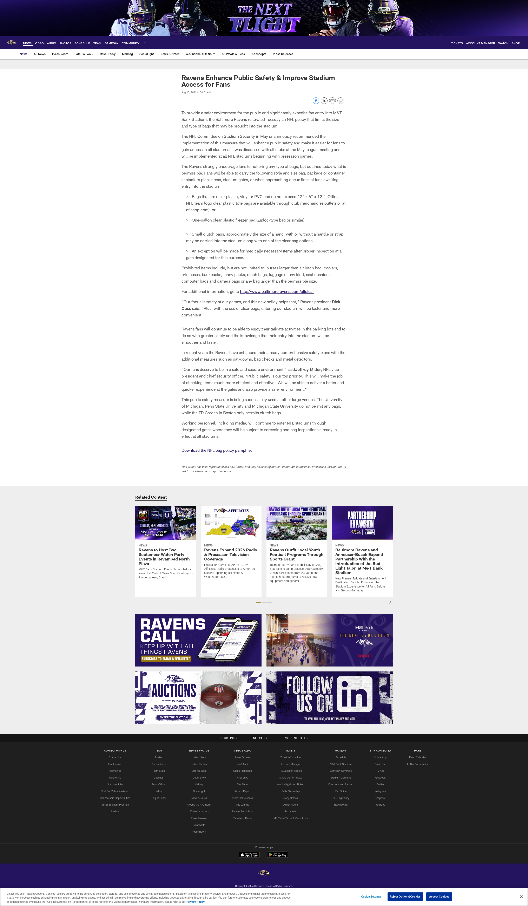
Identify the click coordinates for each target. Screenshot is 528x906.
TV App (380, 770)
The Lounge (242, 804)
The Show (242, 784)
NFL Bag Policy (341, 797)
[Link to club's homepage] (11, 43)
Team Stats (158, 770)
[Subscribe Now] (198, 640)
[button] (258, 602)
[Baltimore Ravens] (264, 874)
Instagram (380, 791)
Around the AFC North (199, 804)
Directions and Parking (340, 784)
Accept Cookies (439, 896)
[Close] (521, 896)
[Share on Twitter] (324, 103)
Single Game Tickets (290, 777)
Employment (115, 764)
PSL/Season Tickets (291, 770)
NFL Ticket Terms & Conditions (290, 818)
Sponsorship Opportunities (115, 797)
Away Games (290, 797)
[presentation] (391, 603)
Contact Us (115, 757)
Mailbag (199, 784)
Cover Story (199, 777)
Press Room (199, 831)
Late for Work (199, 770)
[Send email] (332, 103)
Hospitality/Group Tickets (291, 784)
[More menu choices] (144, 43)
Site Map (115, 811)
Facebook (380, 777)
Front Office (158, 784)
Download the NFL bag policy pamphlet (217, 450)
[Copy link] (340, 100)
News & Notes (199, 797)
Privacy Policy (195, 901)
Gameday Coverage (341, 770)
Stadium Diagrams (341, 777)
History (159, 791)
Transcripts (199, 824)
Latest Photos (199, 764)
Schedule (341, 757)
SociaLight (199, 791)
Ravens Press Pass (242, 811)
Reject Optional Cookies (405, 896)
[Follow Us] (329, 697)
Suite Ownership (291, 791)
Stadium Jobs (115, 784)
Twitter (380, 784)
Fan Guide (340, 791)
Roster (158, 757)
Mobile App (380, 757)
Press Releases (199, 818)
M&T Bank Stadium (341, 764)
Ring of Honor (158, 797)
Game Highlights (242, 770)
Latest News (199, 757)
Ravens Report (243, 791)
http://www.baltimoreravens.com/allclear (277, 291)
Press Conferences (242, 797)
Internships (115, 770)
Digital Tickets (290, 804)
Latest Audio (242, 764)
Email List (380, 764)
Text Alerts (290, 811)
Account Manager (290, 764)
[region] (264, 897)
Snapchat (380, 797)
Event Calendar (417, 757)
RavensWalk (341, 804)
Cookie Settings (371, 896)
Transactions (159, 764)
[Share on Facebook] (316, 103)
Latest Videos (242, 757)
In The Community (417, 764)
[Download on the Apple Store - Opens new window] (249, 855)
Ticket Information (290, 757)
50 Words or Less (199, 811)
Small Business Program (115, 804)
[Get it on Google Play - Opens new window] (277, 857)
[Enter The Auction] (198, 697)
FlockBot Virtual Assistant (115, 791)
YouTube (380, 804)
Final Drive (242, 777)
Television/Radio (242, 818)
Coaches (158, 777)
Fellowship (115, 777)
